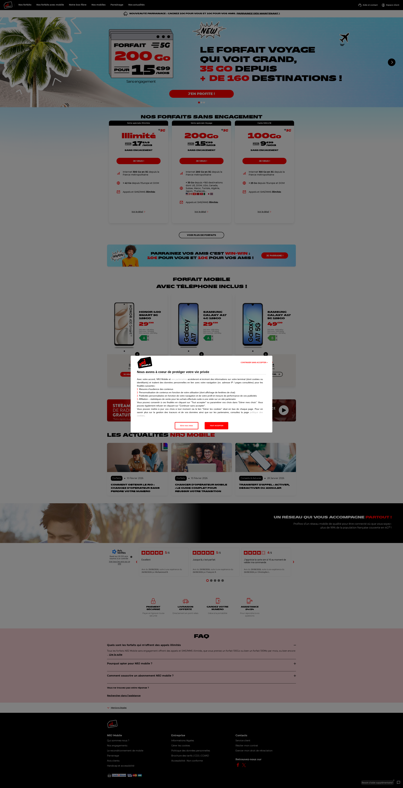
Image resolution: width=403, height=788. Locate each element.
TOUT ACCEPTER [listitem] (216, 425)
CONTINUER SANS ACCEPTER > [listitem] (254, 362)
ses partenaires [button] (179, 379)
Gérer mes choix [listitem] (186, 425)
